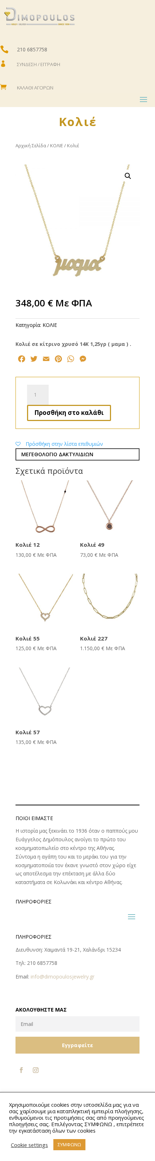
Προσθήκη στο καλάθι (69, 412)
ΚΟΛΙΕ (56, 145)
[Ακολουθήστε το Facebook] (21, 1070)
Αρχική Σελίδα (30, 145)
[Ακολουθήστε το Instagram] (35, 1070)
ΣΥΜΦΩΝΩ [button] (69, 1144)
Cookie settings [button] (29, 1145)
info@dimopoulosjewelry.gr (62, 976)
